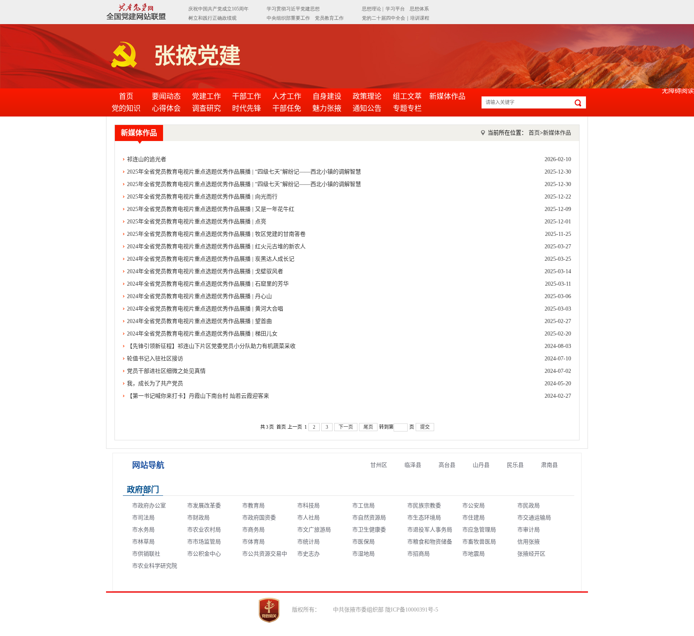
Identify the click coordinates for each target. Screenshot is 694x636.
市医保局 (363, 542)
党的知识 (126, 108)
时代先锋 (246, 108)
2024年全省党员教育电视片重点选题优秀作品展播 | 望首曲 (349, 321)
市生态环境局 (424, 518)
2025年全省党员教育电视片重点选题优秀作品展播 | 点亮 (349, 222)
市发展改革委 (204, 506)
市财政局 (198, 518)
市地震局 (473, 554)
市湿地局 (363, 554)
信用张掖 (528, 542)
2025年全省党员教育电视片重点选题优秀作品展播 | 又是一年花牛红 (349, 209)
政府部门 (143, 489)
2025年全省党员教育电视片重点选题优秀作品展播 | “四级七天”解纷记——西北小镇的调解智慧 (349, 172)
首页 (126, 96)
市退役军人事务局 (429, 530)
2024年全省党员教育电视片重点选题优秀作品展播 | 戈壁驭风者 (349, 271)
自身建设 (326, 96)
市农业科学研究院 (154, 566)
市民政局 (528, 506)
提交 (425, 427)
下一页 (346, 427)
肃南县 (549, 465)
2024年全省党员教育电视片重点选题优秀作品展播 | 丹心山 (349, 296)
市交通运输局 (534, 518)
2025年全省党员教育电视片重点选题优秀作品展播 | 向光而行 (349, 197)
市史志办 (308, 554)
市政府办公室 (149, 506)
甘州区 (378, 465)
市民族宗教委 (424, 506)
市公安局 (473, 506)
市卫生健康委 (369, 530)
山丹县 (481, 465)
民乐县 (515, 465)
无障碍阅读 (678, 90)
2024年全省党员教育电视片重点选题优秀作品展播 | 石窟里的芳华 (349, 284)
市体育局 (253, 542)
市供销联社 (146, 554)
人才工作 (286, 96)
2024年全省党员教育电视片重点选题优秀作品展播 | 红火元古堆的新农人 (349, 246)
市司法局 (143, 518)
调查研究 (206, 108)
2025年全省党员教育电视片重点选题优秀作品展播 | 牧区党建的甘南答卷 (349, 234)
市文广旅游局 (314, 530)
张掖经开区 (531, 554)
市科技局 (308, 506)
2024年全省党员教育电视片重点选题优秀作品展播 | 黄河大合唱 (349, 309)
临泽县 (412, 465)
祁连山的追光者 (349, 159)
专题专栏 (407, 108)
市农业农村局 (204, 530)
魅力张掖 (326, 108)
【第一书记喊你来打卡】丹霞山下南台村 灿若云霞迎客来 (349, 396)
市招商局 (418, 554)
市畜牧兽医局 (479, 542)
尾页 (368, 427)
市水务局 (143, 530)
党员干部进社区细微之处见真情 (349, 371)
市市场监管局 (204, 542)
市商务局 (253, 530)
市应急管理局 (479, 530)
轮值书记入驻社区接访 (349, 359)
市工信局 (363, 506)
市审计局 (528, 530)
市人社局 (308, 518)
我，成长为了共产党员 (349, 383)
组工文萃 (407, 96)
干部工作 (246, 96)
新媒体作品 (447, 96)
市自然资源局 (369, 518)
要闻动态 (166, 96)
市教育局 (253, 506)
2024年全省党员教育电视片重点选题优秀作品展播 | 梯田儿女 (349, 334)
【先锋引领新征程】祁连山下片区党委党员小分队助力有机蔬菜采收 (349, 346)
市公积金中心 (204, 554)
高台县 (447, 465)
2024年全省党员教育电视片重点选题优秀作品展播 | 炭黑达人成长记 (349, 259)
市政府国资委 (259, 518)
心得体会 (166, 108)
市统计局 (308, 542)
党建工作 (206, 96)
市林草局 (143, 542)
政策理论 (367, 96)
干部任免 (286, 108)
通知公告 (367, 108)
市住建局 (473, 518)
